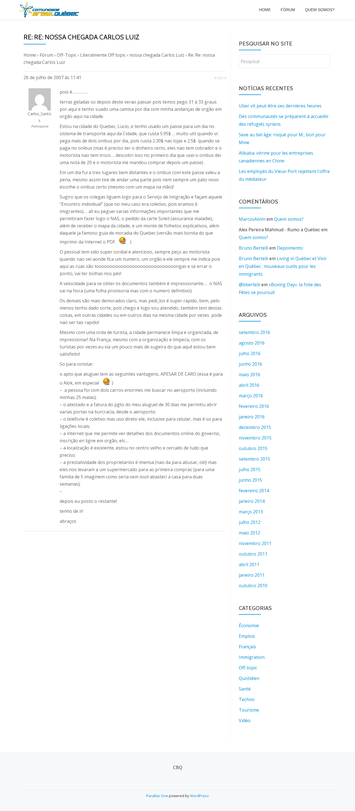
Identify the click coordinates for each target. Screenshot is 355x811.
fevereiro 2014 (254, 491)
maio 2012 (249, 533)
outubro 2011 (253, 554)
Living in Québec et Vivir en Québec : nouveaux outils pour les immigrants (283, 266)
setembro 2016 (254, 332)
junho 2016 (250, 364)
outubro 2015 (253, 448)
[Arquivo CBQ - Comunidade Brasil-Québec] (50, 9)
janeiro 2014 (252, 501)
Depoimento (290, 248)
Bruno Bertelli (253, 248)
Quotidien (249, 678)
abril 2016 (249, 385)
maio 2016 (249, 374)
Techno (247, 699)
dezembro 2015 (255, 427)
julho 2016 (249, 353)
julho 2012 (249, 522)
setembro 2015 (254, 459)
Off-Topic (67, 55)
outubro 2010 (253, 585)
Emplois (247, 636)
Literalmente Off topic (103, 55)
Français (247, 647)
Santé (245, 689)
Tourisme (249, 710)
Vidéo (244, 720)
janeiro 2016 (252, 417)
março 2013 (251, 512)
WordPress (199, 795)
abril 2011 (249, 564)
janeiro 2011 (252, 575)
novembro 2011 (255, 543)
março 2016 (251, 396)
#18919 (220, 78)
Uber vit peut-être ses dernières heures (280, 106)
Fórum (288, 9)
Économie (249, 625)
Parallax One (157, 795)
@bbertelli (249, 285)
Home (265, 9)
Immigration (252, 657)
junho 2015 (250, 480)
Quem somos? (319, 9)
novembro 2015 (255, 438)
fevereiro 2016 (254, 406)
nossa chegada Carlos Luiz (156, 55)
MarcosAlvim (252, 219)
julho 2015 (249, 469)
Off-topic (248, 668)
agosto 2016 (252, 343)
